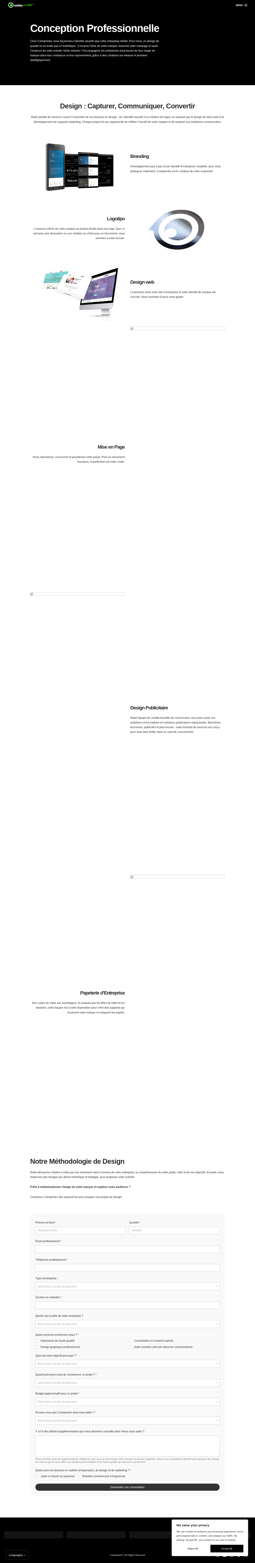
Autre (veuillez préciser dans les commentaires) (163, 1346)
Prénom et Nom (45, 1222)
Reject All (193, 1548)
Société (134, 1222)
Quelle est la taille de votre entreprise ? (59, 1315)
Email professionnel (48, 1241)
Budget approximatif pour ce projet (57, 1393)
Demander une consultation (127, 1487)
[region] (210, 1538)
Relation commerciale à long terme (103, 1476)
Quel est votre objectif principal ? (56, 1355)
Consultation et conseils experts (153, 1340)
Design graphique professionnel (60, 1346)
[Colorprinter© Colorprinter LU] (22, 5)
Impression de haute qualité (58, 1340)
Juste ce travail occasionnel (58, 1476)
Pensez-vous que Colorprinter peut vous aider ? (65, 1412)
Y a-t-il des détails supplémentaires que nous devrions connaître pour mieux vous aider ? (89, 1431)
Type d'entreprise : (46, 1278)
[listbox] (127, 1286)
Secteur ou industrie (48, 1297)
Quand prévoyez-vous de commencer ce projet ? (66, 1374)
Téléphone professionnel (51, 1259)
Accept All (227, 1548)
